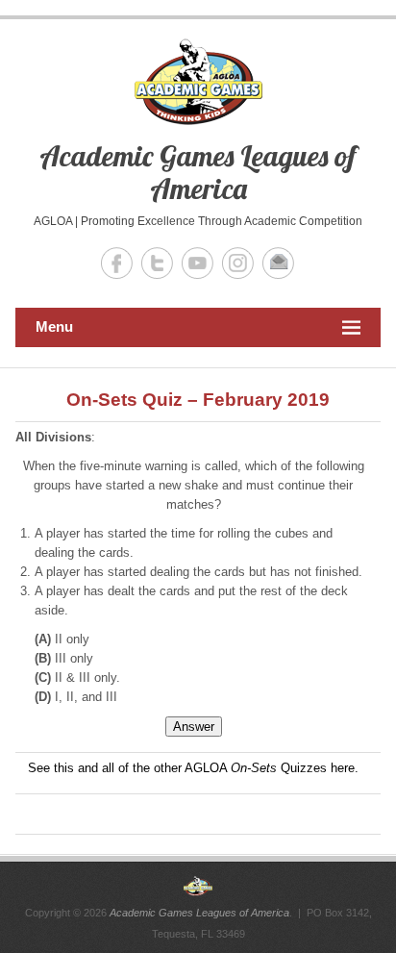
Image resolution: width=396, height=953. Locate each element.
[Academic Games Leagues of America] (198, 885)
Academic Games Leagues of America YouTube (197, 263)
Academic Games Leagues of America (198, 172)
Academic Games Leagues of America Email (278, 263)
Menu (54, 326)
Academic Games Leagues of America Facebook (117, 263)
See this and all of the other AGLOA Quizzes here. (193, 768)
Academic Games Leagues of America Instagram (238, 263)
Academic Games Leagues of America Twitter (157, 263)
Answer (193, 726)
